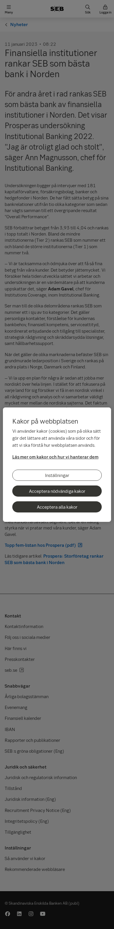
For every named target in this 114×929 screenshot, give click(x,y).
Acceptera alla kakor (57, 507)
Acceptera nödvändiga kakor (57, 491)
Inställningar (57, 475)
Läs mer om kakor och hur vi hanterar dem (55, 457)
